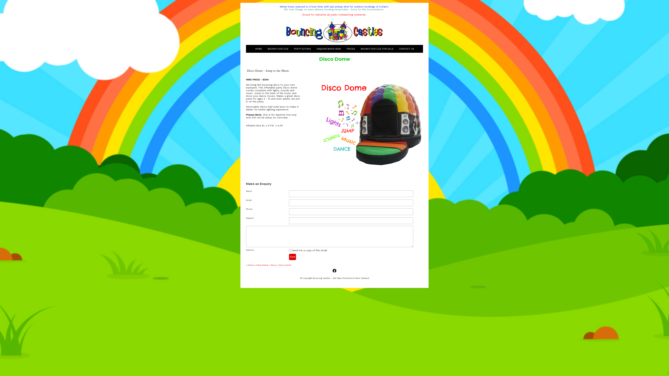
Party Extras (302, 49)
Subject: (250, 218)
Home (258, 49)
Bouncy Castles (278, 49)
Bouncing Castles (321, 278)
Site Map (337, 278)
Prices (351, 49)
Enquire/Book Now (329, 49)
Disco (274, 265)
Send (292, 257)
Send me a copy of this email (309, 250)
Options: (250, 250)
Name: (249, 191)
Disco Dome (285, 265)
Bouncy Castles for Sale (377, 49)
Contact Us (406, 49)
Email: (249, 200)
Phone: (249, 209)
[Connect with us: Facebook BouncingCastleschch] (334, 270)
